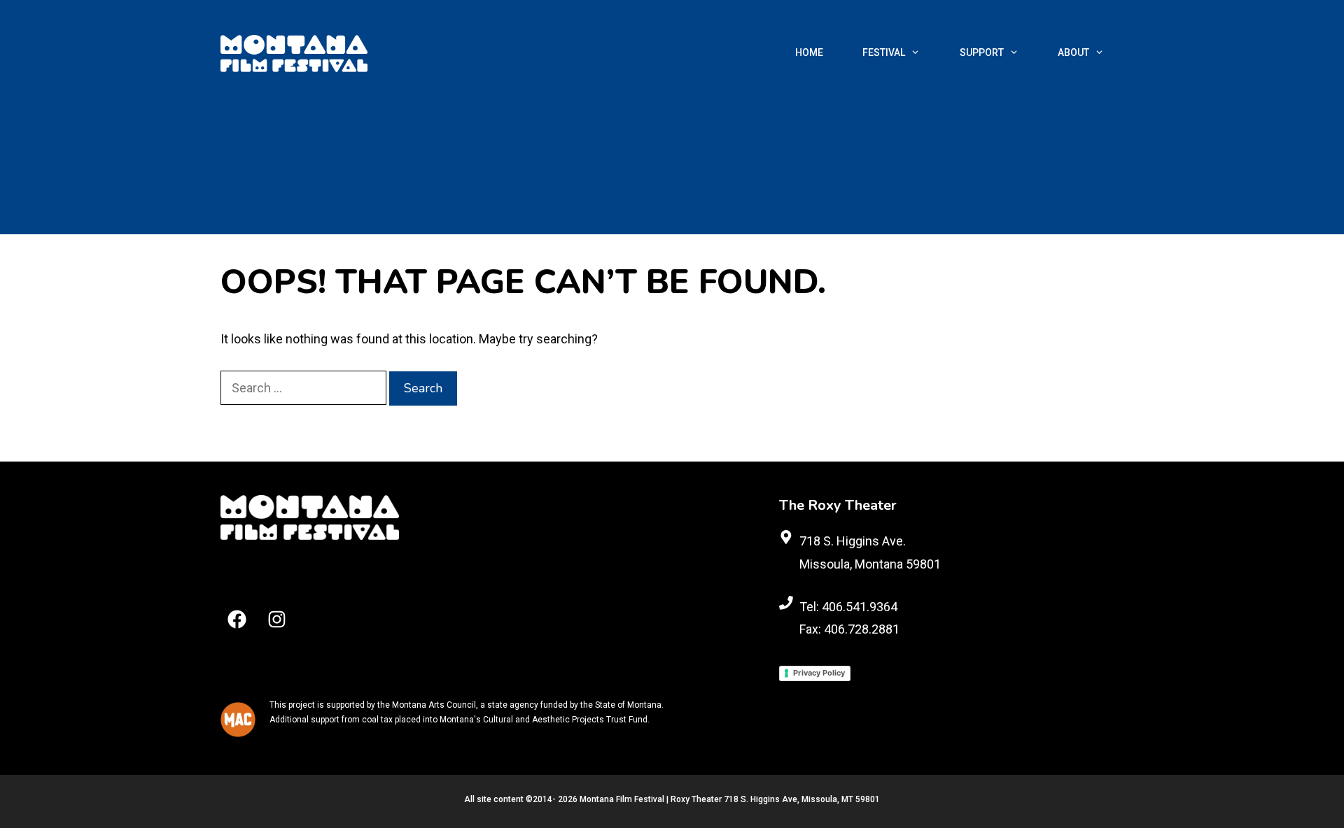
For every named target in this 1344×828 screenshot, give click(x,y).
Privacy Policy (819, 673)
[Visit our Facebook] (236, 619)
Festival (883, 52)
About (1073, 52)
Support (982, 52)
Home (809, 52)
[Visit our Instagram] (276, 619)
